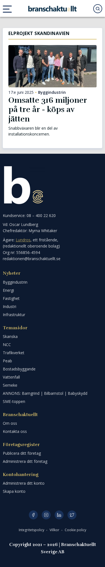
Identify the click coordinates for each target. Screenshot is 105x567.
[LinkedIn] (59, 514)
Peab (7, 360)
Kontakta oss (15, 431)
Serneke (10, 385)
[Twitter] (71, 514)
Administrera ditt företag (25, 461)
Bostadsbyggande (19, 369)
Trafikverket (13, 352)
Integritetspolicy (32, 530)
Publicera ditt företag (22, 453)
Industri (9, 306)
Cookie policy (75, 530)
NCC (7, 344)
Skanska (10, 336)
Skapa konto (14, 491)
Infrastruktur (14, 314)
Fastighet (11, 298)
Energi (8, 290)
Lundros (23, 239)
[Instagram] (46, 514)
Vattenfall (11, 377)
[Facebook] (33, 514)
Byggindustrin (52, 92)
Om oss (10, 423)
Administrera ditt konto (24, 483)
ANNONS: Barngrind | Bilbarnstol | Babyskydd (45, 393)
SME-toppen (14, 401)
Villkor (55, 530)
